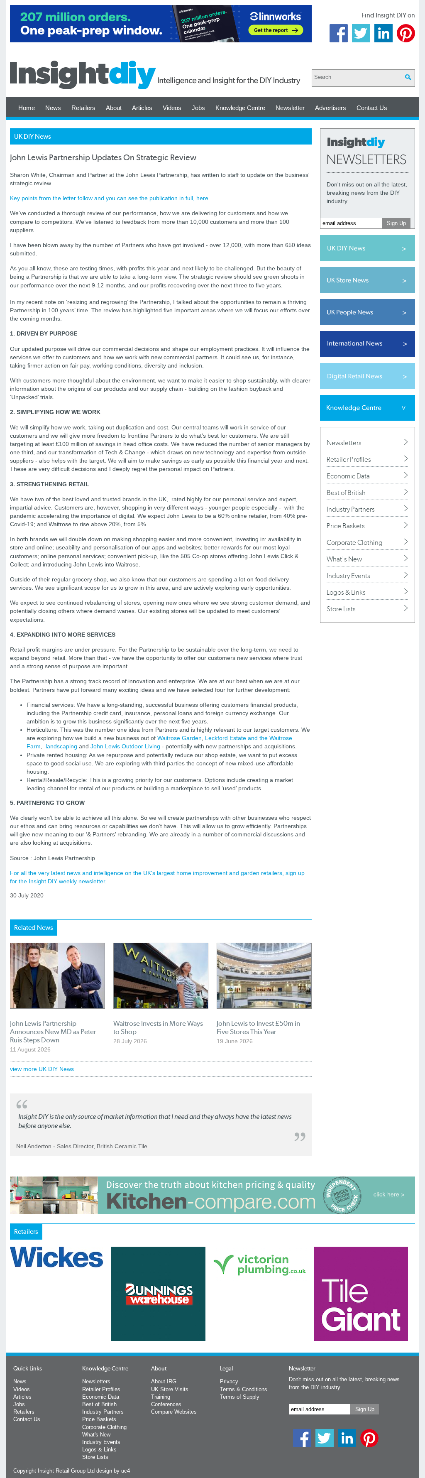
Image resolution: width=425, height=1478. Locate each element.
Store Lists (341, 609)
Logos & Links (346, 592)
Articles (142, 107)
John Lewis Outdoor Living (125, 746)
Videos (172, 107)
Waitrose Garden (179, 738)
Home (26, 107)
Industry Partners (351, 509)
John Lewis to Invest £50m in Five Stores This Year (258, 1027)
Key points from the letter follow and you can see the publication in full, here (109, 198)
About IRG (163, 1381)
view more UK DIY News (42, 1069)
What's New (344, 559)
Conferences (166, 1404)
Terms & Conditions (243, 1389)
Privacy (229, 1381)
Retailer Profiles (349, 459)
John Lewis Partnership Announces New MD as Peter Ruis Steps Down (53, 1031)
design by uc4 (113, 1471)
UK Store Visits (169, 1389)
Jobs (198, 107)
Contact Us (372, 107)
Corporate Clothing (355, 542)
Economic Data (348, 476)
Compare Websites (174, 1412)
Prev (14, 1315)
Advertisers (330, 107)
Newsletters (344, 443)
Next (246, 1315)
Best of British (346, 492)
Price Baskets (346, 526)
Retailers (83, 107)
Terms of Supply (239, 1397)
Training (160, 1397)
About (114, 107)
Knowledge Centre (240, 107)
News (53, 107)
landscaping (61, 746)
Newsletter (290, 107)
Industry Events (348, 575)
